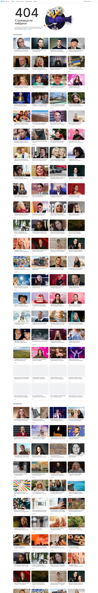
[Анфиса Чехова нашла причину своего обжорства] (58, 446)
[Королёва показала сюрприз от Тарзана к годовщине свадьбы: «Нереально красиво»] (76, 246)
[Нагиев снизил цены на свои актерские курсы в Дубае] (39, 209)
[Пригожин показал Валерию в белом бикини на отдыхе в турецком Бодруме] (76, 119)
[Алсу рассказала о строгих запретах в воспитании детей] (58, 373)
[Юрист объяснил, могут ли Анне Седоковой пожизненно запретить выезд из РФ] (76, 209)
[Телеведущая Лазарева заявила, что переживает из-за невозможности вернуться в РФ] (21, 319)
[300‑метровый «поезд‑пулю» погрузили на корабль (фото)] (21, 464)
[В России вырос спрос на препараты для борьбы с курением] (76, 337)
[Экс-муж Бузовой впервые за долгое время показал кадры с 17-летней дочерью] (58, 264)
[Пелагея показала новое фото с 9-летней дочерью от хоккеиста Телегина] (21, 82)
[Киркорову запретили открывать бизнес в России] (39, 282)
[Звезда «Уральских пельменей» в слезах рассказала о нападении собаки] (58, 228)
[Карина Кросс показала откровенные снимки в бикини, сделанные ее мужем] (58, 337)
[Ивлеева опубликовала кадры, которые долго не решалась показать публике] (58, 137)
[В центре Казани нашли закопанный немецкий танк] (39, 488)
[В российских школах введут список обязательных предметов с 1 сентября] (21, 391)
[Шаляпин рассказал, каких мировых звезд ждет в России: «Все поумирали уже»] (39, 464)
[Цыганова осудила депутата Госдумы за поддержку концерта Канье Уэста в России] (39, 64)
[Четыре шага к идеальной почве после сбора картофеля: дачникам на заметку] (58, 428)
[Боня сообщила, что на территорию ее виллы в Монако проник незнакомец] (21, 191)
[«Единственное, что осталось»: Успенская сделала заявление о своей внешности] (76, 391)
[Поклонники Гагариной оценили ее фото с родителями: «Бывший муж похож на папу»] (58, 155)
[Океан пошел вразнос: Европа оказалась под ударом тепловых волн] (76, 561)
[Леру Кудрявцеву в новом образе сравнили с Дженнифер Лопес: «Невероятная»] (76, 428)
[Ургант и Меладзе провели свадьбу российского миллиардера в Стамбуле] (76, 506)
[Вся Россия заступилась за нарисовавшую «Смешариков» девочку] (21, 561)
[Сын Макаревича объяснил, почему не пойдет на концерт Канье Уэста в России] (58, 410)
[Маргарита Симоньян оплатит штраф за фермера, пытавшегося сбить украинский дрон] (21, 137)
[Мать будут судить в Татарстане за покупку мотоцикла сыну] (58, 173)
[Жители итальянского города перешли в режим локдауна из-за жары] (21, 282)
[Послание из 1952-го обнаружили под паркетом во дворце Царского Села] (58, 524)
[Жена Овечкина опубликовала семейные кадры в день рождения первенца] (58, 282)
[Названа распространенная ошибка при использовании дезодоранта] (39, 446)
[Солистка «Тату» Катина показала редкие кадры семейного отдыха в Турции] (76, 191)
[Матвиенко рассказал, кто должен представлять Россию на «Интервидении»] (21, 446)
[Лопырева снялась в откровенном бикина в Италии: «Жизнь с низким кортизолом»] (21, 246)
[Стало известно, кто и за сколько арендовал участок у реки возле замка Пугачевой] (39, 561)
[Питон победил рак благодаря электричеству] (76, 464)
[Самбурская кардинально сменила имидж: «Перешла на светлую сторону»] (58, 300)
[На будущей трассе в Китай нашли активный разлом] (21, 355)
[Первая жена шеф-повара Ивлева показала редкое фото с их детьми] (76, 46)
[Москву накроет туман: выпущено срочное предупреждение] (58, 464)
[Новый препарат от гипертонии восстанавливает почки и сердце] (58, 579)
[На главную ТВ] (3, 1)
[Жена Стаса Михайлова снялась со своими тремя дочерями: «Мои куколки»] (76, 488)
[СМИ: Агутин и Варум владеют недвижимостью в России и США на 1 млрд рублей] (21, 155)
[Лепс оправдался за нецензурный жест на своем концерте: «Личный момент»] (58, 391)
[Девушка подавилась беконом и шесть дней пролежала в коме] (39, 579)
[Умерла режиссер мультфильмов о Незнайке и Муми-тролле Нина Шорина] (21, 524)
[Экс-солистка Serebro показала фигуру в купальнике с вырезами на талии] (76, 446)
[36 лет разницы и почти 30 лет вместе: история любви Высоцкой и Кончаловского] (21, 428)
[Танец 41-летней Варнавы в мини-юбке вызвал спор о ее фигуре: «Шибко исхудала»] (58, 246)
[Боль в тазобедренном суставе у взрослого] (39, 137)
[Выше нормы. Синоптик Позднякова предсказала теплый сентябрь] (21, 264)
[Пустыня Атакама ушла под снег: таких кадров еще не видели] (39, 119)
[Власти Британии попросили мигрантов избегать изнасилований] (39, 542)
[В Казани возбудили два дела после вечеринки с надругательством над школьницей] (21, 542)
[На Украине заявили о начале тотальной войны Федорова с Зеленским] (58, 542)
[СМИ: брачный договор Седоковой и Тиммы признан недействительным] (21, 337)
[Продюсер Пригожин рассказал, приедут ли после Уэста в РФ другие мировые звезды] (39, 319)
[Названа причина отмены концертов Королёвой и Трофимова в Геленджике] (76, 82)
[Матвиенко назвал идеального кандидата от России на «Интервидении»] (58, 191)
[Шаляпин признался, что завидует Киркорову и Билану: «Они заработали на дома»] (21, 173)
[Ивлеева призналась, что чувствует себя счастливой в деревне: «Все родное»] (76, 410)
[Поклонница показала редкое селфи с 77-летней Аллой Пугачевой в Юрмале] (76, 542)
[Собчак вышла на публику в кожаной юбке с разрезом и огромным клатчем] (39, 373)
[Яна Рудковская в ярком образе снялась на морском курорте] (76, 264)
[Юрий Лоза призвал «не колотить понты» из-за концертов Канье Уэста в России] (39, 155)
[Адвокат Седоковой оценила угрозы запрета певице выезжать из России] (58, 209)
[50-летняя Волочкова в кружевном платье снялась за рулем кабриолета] (39, 391)
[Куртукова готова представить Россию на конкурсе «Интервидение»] (39, 355)
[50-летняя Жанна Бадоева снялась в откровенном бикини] (76, 100)
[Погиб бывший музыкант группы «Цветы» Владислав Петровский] (58, 506)
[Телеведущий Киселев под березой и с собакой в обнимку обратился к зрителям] (21, 64)
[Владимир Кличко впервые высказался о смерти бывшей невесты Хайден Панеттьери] (58, 46)
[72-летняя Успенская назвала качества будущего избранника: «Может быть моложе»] (39, 410)
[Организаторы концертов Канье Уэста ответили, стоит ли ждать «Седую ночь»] (39, 228)
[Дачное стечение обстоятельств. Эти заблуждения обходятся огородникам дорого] (76, 579)
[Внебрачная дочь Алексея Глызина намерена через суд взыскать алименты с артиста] (58, 488)
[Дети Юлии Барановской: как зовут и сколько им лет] (39, 191)
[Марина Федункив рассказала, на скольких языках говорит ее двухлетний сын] (39, 82)
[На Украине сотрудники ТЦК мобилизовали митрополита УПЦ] (76, 64)
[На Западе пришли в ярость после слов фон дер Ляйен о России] (21, 100)
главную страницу (27, 29)
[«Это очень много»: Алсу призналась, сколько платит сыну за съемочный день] (76, 137)
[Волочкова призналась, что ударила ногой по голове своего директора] (21, 506)
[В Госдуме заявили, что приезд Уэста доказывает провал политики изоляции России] (58, 561)
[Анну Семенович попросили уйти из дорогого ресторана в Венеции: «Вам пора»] (39, 246)
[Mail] (1, 1)
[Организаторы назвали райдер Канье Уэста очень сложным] (21, 410)
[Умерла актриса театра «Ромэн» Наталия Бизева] (76, 524)
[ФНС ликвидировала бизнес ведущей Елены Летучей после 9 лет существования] (39, 428)
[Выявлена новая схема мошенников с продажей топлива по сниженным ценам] (21, 579)
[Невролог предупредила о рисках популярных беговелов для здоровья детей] (21, 228)
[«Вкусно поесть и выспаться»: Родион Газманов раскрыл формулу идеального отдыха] (76, 300)
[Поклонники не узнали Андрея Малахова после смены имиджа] (76, 173)
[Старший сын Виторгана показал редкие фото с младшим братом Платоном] (21, 119)
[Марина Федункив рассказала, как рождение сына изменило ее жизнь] (39, 173)
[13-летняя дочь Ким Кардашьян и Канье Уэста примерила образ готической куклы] (76, 319)
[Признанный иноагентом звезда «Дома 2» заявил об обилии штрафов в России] (58, 82)
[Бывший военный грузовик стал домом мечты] (39, 264)
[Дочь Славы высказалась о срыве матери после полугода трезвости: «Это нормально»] (58, 119)
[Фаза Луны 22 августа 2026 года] (39, 337)
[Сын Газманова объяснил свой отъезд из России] (39, 46)
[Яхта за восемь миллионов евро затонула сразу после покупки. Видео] (58, 100)
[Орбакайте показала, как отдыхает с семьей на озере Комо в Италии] (21, 300)
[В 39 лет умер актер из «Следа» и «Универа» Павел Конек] (76, 282)
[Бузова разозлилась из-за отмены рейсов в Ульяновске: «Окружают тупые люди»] (58, 355)
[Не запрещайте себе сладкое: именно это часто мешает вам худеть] (39, 300)
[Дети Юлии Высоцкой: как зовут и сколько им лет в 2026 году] (21, 488)
